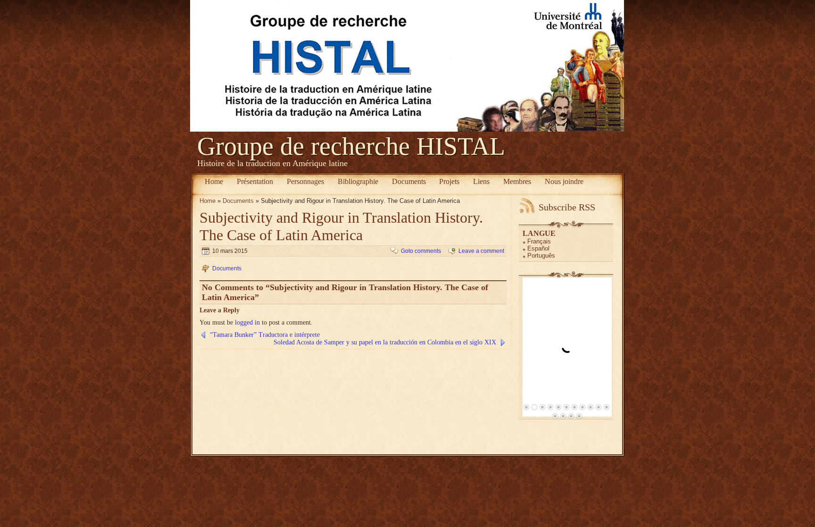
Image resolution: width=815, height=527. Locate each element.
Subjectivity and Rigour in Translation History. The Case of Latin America (341, 226)
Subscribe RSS (567, 207)
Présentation (255, 181)
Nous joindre (564, 181)
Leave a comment (481, 251)
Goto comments (421, 251)
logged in (247, 322)
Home (214, 181)
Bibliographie (358, 181)
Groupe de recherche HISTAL (351, 146)
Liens (481, 181)
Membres (517, 181)
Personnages (305, 181)
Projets (449, 181)
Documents (409, 181)
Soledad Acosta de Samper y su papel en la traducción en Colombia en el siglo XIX (385, 342)
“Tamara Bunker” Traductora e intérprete (265, 334)
